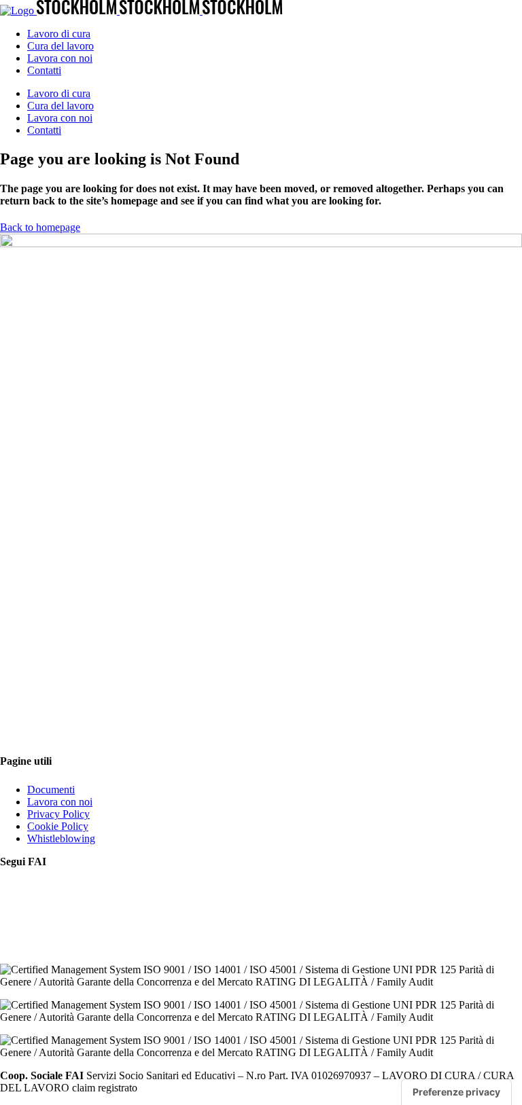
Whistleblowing (61, 838)
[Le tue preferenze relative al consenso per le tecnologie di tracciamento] (456, 1092)
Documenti (51, 789)
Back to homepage (40, 227)
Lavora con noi (59, 802)
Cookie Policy (57, 826)
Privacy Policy (58, 814)
